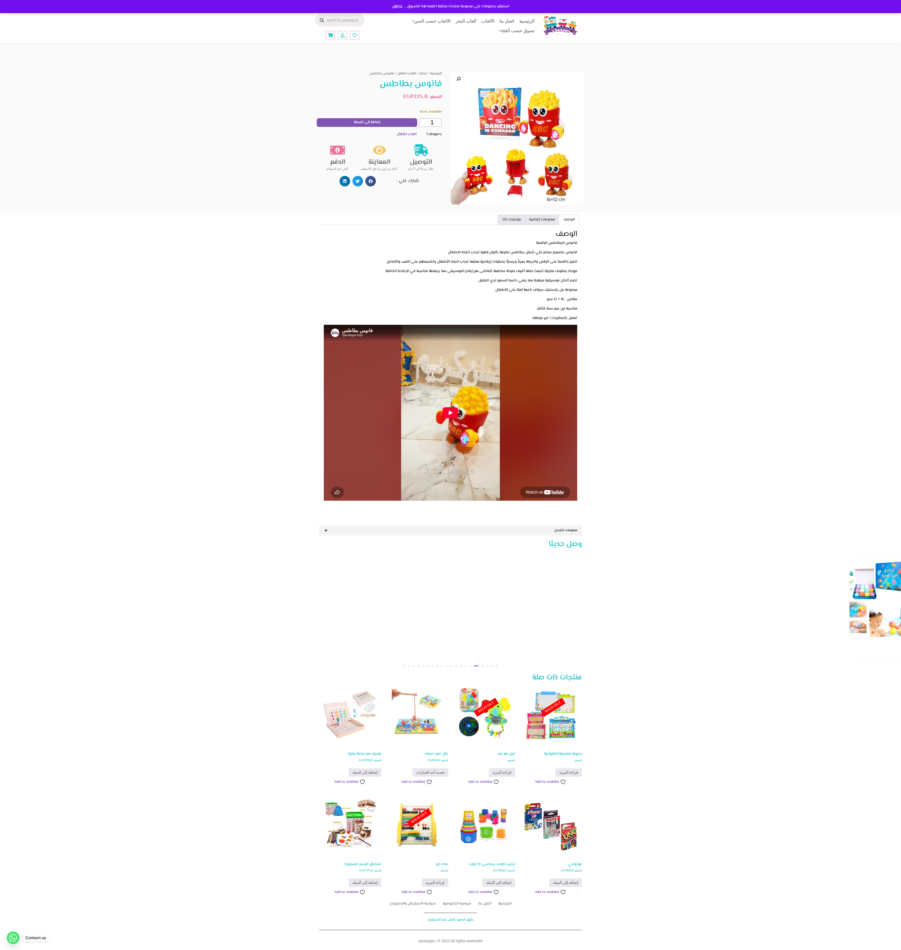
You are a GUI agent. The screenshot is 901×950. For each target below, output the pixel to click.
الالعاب (487, 21)
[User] (342, 35)
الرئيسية (526, 21)
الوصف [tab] (569, 220)
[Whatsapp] (13, 937)
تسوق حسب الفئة (517, 30)
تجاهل (397, 6)
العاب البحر (466, 21)
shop (423, 73)
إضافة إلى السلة (367, 122)
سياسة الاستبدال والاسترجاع (413, 904)
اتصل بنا (507, 21)
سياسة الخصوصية (457, 904)
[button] (458, 79)
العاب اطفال (406, 73)
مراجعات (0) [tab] (512, 220)
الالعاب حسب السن (432, 21)
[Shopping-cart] (330, 35)
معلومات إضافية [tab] (542, 220)
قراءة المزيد (568, 772)
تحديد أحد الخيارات (430, 772)
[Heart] (354, 35)
